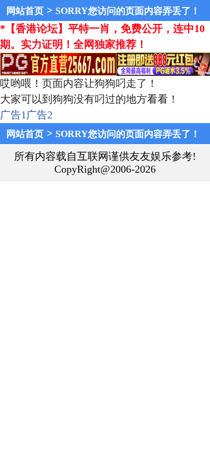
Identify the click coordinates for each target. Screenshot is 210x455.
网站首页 (25, 11)
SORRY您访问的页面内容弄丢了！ (127, 11)
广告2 (39, 115)
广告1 (13, 115)
